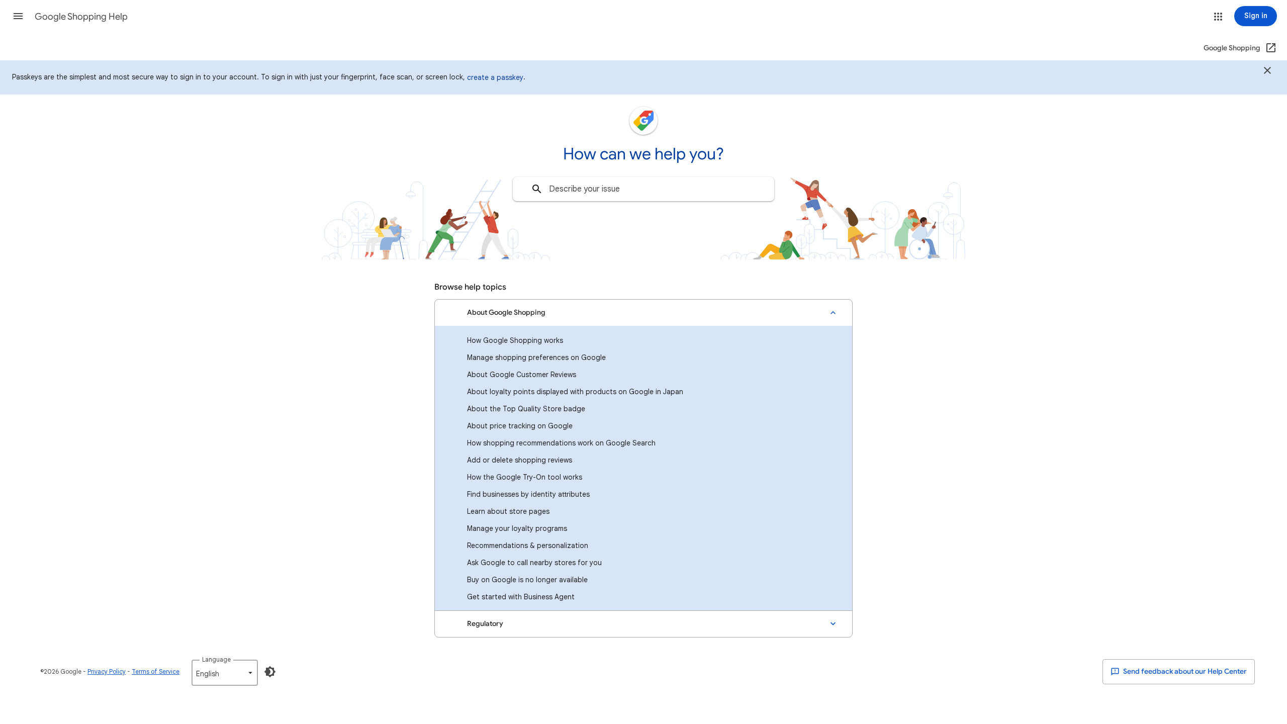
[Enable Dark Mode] (270, 672)
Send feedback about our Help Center (1184, 671)
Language (216, 659)
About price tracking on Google (520, 425)
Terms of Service (155, 671)
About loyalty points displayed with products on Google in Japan (575, 391)
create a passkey (495, 77)
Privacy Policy (106, 671)
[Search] (537, 189)
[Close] (1267, 72)
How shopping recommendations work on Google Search (561, 442)
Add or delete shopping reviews (519, 460)
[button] (18, 16)
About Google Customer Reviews (521, 374)
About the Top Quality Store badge (526, 408)
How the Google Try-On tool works (524, 477)
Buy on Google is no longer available (527, 579)
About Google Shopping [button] (506, 312)
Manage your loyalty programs (517, 528)
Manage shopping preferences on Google (536, 357)
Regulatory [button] (485, 623)
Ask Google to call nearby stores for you (534, 562)
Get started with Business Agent (521, 596)
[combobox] (643, 189)
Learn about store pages (508, 511)
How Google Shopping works (515, 340)
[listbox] (225, 673)
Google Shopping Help (81, 16)
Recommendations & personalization (527, 545)
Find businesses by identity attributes (528, 494)
